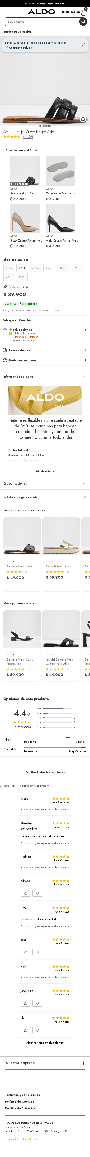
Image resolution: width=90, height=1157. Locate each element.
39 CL (77, 268)
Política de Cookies (19, 1101)
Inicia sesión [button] (71, 12)
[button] (45, 22)
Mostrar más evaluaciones (45, 1042)
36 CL (9, 268)
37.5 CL (36, 268)
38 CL (49, 268)
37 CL (22, 268)
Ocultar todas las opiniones (45, 772)
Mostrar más (45, 471)
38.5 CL (63, 268)
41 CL (22, 277)
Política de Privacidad (21, 1108)
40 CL (9, 277)
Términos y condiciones (22, 1095)
